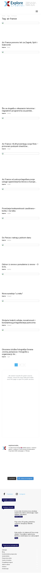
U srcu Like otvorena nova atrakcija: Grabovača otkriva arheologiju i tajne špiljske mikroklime (26, 512)
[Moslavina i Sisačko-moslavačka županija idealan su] (33, 472)
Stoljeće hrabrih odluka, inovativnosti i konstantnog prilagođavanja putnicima (18, 321)
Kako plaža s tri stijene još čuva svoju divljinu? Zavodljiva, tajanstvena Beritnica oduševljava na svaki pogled (27, 534)
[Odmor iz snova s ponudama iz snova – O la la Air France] (20, 253)
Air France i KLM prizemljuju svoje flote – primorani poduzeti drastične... (20, 145)
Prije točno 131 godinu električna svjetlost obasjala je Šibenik (25, 522)
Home (3, 16)
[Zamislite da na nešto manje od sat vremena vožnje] (8, 464)
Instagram (22, 494)
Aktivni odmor (18, 516)
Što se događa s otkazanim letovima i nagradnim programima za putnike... (18, 109)
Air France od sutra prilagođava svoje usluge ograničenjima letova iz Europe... (19, 180)
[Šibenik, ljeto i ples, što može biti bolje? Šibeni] (33, 457)
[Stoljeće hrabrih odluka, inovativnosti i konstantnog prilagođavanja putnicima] (20, 309)
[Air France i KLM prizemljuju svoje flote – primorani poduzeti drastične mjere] (20, 129)
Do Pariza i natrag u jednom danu (16, 238)
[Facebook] (4, 494)
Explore (4, 47)
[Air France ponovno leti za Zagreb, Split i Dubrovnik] (20, 31)
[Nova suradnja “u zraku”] (20, 282)
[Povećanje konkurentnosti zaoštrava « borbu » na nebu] (20, 197)
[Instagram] (16, 494)
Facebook (10, 494)
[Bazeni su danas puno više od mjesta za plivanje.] (20, 457)
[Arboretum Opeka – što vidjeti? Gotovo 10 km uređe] (20, 464)
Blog (16, 525)
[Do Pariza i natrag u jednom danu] (20, 226)
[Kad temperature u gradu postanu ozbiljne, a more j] (8, 472)
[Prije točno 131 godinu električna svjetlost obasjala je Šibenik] (7, 525)
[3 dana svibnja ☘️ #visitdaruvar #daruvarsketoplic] (33, 464)
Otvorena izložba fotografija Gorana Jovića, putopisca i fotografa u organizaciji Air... (17, 351)
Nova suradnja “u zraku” (12, 293)
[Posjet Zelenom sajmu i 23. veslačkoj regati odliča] (20, 472)
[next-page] (24, 364)
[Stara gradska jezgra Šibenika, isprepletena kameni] (8, 457)
